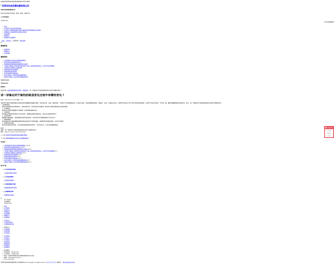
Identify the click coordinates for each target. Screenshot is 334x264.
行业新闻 (13, 32)
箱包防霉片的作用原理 (11, 69)
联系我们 (7, 37)
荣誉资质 (18, 28)
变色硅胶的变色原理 (10, 71)
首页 (5, 26)
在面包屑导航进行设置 (14, 90)
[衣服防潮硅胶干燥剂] (10, 184)
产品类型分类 (8, 222)
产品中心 (7, 30)
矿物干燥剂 (28, 30)
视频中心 (7, 35)
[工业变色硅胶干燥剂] (10, 169)
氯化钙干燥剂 (36, 30)
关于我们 (7, 28)
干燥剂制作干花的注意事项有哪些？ (15, 60)
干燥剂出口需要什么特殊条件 (13, 67)
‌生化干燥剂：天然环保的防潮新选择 (15, 75)
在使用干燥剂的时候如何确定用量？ (17, 135)
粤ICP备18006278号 (69, 262)
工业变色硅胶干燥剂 (10, 173)
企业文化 (13, 28)
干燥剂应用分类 (9, 224)
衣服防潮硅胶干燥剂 (10, 187)
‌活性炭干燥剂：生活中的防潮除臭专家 (16, 77)
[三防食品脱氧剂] (8, 176)
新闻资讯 (7, 32)
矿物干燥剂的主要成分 (11, 73)
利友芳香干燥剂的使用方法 (12, 62)
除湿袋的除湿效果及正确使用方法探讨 (16, 64)
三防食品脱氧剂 (9, 180)
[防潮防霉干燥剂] (8, 191)
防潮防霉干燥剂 (9, 195)
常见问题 (18, 32)
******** (48, 262)
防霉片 (16, 30)
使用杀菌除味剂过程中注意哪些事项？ (17, 138)
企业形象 (7, 34)
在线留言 (13, 37)
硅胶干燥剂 (21, 30)
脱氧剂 (12, 30)
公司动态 (24, 32)
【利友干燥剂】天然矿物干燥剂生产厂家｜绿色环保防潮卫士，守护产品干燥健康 (29, 66)
